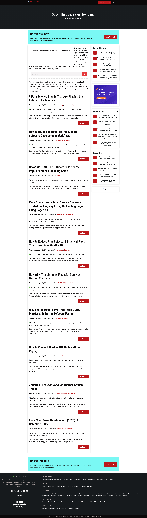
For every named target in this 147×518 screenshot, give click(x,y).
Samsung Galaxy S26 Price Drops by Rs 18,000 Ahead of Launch (107, 169)
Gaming (58, 175)
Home (66, 18)
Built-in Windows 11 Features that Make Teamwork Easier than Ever (107, 53)
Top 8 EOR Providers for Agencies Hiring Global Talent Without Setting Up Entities (107, 77)
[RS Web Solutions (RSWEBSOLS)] (36, 2)
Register (102, 2)
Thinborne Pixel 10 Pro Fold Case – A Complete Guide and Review (107, 58)
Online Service (66, 356)
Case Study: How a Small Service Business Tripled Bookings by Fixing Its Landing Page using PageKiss (56, 206)
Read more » (83, 123)
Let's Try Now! (110, 37)
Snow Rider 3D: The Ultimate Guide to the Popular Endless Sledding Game (107, 129)
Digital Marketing (61, 393)
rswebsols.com (19, 504)
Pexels (95, 516)
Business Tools (61, 215)
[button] (113, 2)
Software (59, 140)
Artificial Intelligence (70, 105)
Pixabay (91, 516)
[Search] (84, 74)
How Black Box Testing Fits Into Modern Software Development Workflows (107, 123)
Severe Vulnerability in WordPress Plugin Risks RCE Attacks (107, 181)
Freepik (99, 516)
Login (108, 2)
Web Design (69, 215)
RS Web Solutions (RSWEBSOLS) (62, 516)
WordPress (59, 429)
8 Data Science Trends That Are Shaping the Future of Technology (107, 116)
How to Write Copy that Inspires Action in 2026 (107, 64)
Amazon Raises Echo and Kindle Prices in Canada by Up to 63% (107, 163)
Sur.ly (22, 507)
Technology (59, 105)
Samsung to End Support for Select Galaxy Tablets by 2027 (107, 175)
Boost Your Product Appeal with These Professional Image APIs (107, 70)
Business (67, 250)
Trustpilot (19, 495)
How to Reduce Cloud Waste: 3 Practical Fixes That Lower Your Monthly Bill (107, 143)
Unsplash (87, 516)
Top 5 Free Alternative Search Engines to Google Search (107, 157)
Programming (66, 140)
